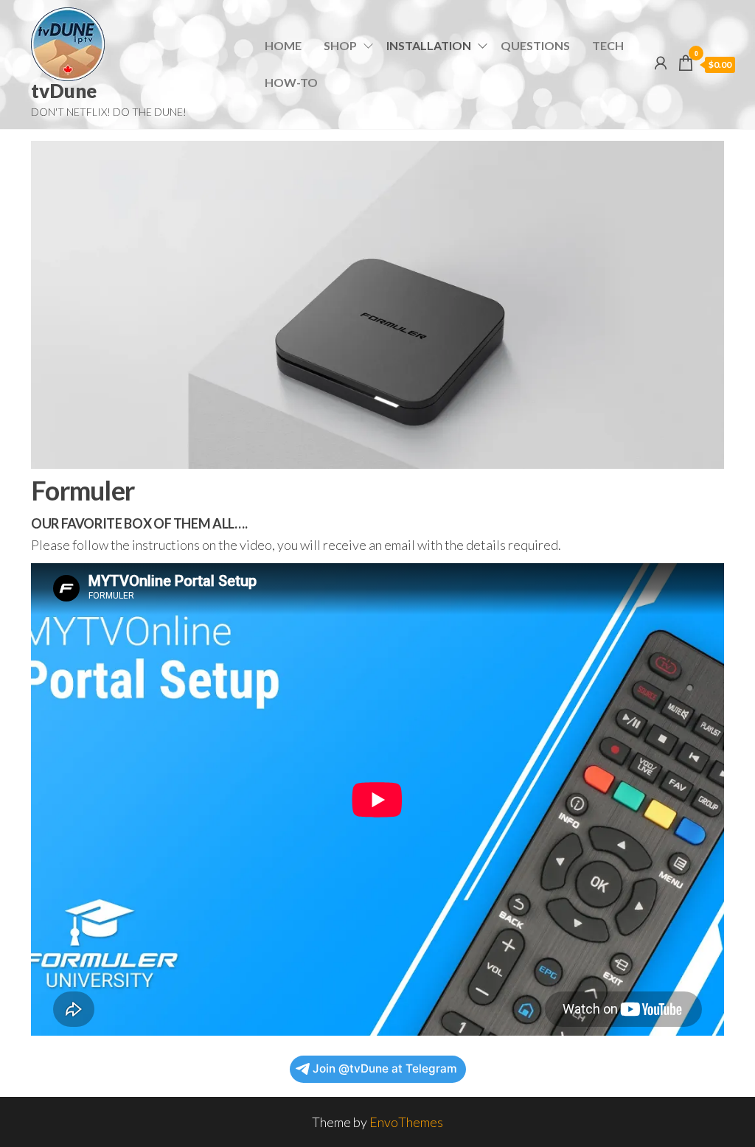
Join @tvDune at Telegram (385, 1068)
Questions (535, 45)
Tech (608, 45)
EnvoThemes (406, 1122)
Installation (428, 45)
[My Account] (660, 62)
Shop (340, 45)
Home (283, 45)
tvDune (64, 90)
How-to (291, 82)
